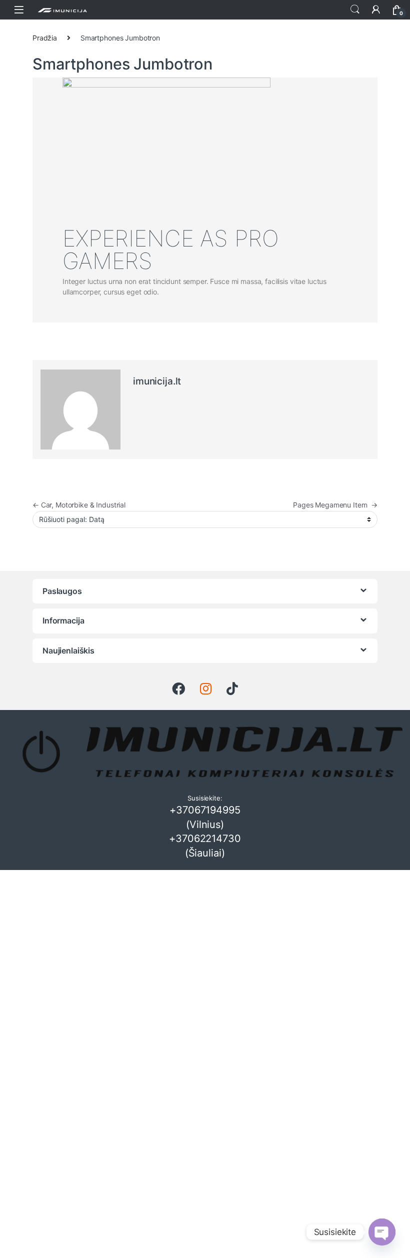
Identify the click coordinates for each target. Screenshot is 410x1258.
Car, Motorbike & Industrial (79, 504)
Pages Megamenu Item (335, 504)
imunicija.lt (157, 381)
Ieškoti (355, 9)
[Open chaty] (382, 1232)
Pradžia (44, 38)
